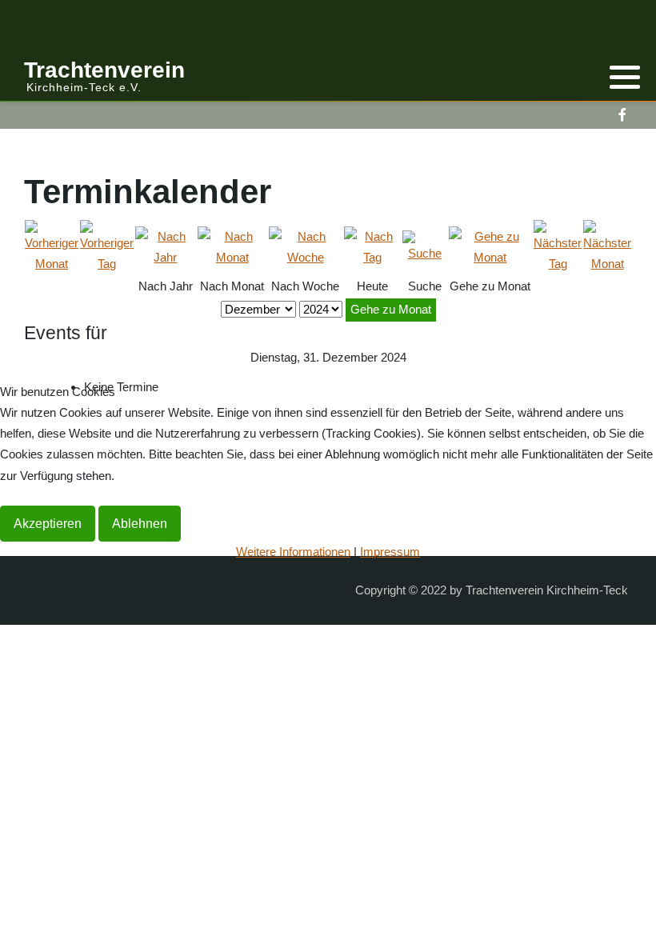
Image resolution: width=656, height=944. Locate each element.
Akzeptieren (48, 523)
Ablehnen (139, 523)
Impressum (390, 551)
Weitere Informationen (293, 551)
